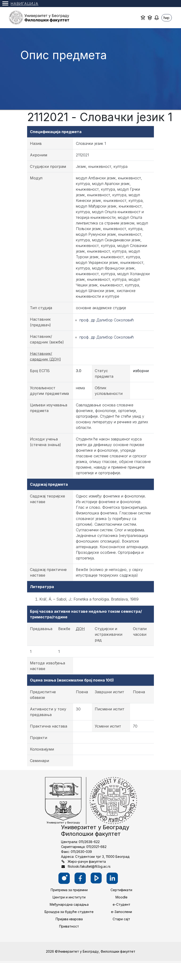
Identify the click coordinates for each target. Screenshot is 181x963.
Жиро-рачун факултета (87, 861)
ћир (166, 18)
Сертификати (121, 890)
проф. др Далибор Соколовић (106, 320)
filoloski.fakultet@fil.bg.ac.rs (89, 866)
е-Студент (121, 904)
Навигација (24, 3)
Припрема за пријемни (69, 890)
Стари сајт (121, 919)
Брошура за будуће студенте (69, 912)
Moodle (121, 897)
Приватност (69, 926)
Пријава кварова (69, 919)
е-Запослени (121, 912)
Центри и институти (69, 897)
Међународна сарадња (69, 904)
